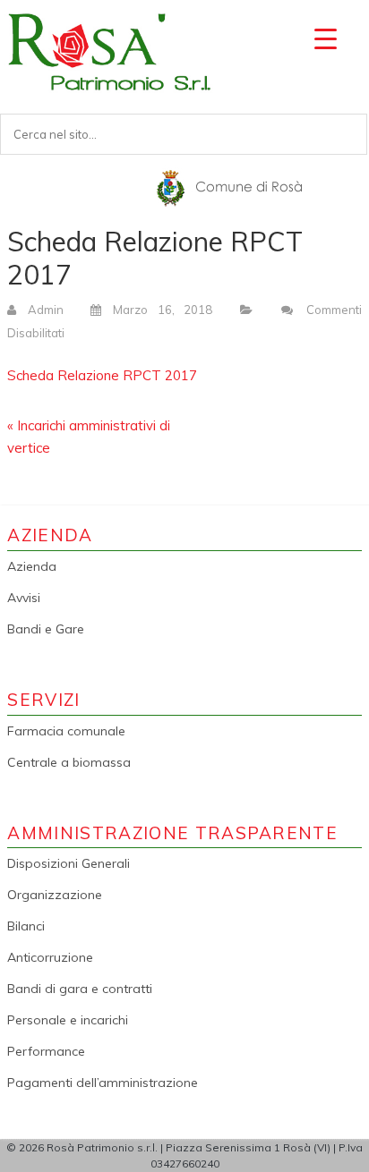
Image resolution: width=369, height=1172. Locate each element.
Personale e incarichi (67, 1020)
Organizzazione (54, 895)
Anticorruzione (50, 957)
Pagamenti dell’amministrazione (102, 1082)
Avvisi (23, 598)
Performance (46, 1051)
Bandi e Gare (45, 629)
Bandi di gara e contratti (79, 989)
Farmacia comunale (66, 731)
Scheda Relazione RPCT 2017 (102, 375)
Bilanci (26, 926)
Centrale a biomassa (69, 762)
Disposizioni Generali (68, 863)
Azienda (31, 566)
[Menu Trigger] (325, 38)
